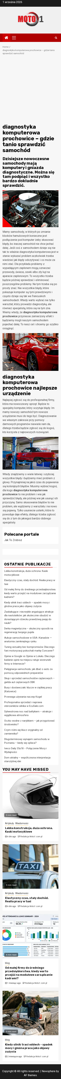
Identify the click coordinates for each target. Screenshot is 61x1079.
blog (7, 963)
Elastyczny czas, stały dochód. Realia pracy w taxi (27, 899)
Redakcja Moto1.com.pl (31, 836)
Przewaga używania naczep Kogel (23, 696)
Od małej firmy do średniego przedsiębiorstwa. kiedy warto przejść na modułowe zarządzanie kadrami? (30, 593)
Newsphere (48, 1071)
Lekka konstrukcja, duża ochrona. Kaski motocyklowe (29, 830)
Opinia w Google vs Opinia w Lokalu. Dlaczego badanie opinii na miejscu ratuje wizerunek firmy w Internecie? (29, 660)
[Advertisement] (30, 90)
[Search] (56, 38)
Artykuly (9, 823)
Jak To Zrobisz (13, 540)
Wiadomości (21, 823)
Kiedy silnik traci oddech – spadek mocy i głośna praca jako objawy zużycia (29, 1048)
